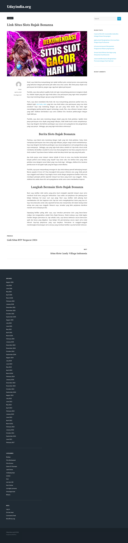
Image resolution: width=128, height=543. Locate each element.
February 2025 (10, 339)
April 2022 (9, 420)
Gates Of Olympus (11, 466)
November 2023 (10, 386)
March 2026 (9, 298)
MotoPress (14, 534)
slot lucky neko (41, 104)
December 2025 (10, 307)
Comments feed (11, 515)
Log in (8, 509)
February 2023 (10, 411)
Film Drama (9, 463)
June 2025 (9, 326)
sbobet (8, 476)
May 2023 (9, 405)
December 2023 (10, 383)
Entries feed (9, 512)
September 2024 (11, 354)
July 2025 (9, 323)
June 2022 (9, 417)
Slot (7, 479)
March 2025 (9, 335)
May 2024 (9, 367)
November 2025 (10, 310)
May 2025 (9, 329)
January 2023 (10, 414)
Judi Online (9, 469)
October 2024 (10, 351)
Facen (19, 89)
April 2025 (9, 332)
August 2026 (9, 282)
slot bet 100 (9, 482)
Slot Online (9, 485)
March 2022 (9, 423)
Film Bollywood (10, 460)
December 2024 (10, 345)
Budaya (8, 457)
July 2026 (9, 285)
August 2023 (9, 395)
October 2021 (10, 433)
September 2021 (11, 436)
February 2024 (10, 376)
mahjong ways (10, 473)
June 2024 (9, 364)
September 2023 (11, 392)
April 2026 (9, 295)
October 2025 (10, 313)
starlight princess (11, 488)
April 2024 (9, 370)
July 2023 (9, 398)
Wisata (8, 495)
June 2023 (9, 401)
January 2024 (10, 379)
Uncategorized (17, 95)
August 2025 (9, 320)
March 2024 (9, 373)
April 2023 (9, 408)
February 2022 (10, 427)
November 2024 (10, 348)
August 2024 (9, 357)
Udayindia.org (19, 6)
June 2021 (9, 439)
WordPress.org (10, 519)
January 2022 (10, 430)
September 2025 (11, 317)
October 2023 (10, 389)
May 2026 (9, 291)
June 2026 (9, 288)
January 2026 (10, 304)
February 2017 (10, 442)
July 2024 (9, 361)
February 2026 (10, 301)
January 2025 (10, 342)
